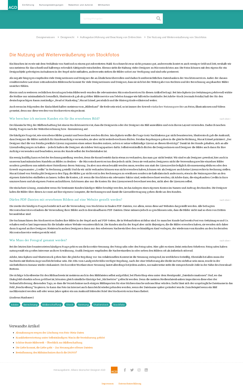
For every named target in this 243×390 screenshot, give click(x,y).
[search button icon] (158, 18)
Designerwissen (45, 37)
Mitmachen (104, 5)
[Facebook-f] (125, 370)
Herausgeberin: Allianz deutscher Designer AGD (79, 370)
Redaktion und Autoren (80, 5)
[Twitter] (132, 370)
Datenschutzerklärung (130, 383)
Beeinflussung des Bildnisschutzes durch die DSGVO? (46, 352)
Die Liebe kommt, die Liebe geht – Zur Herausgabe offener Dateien (54, 347)
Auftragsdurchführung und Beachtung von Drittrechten (110, 37)
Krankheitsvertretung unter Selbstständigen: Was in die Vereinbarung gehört (60, 337)
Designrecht (67, 37)
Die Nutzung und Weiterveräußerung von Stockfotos (176, 37)
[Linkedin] (146, 370)
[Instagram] (139, 370)
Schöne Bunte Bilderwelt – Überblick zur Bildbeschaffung (49, 342)
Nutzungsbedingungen (51, 5)
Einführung (28, 5)
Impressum (108, 383)
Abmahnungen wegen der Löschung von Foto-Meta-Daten (50, 332)
